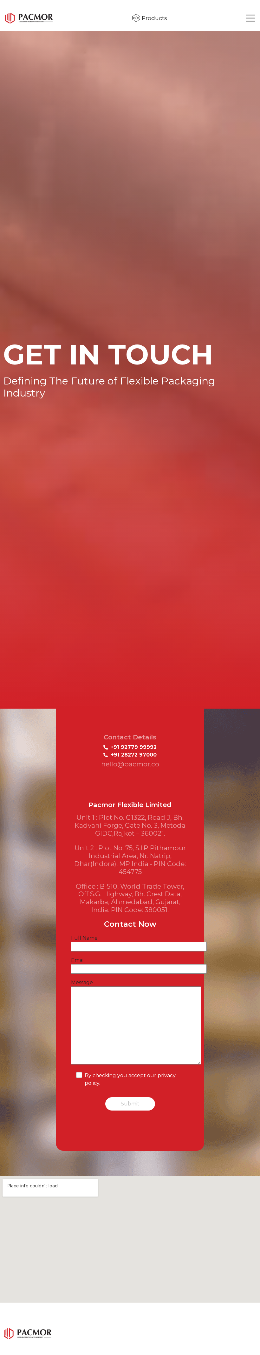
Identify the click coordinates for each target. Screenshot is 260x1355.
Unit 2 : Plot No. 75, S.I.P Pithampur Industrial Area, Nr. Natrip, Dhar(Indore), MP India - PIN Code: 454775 (130, 860)
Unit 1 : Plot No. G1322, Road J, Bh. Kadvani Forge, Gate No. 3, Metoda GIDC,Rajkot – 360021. (130, 825)
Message (82, 982)
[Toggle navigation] (250, 18)
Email (78, 960)
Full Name (84, 938)
